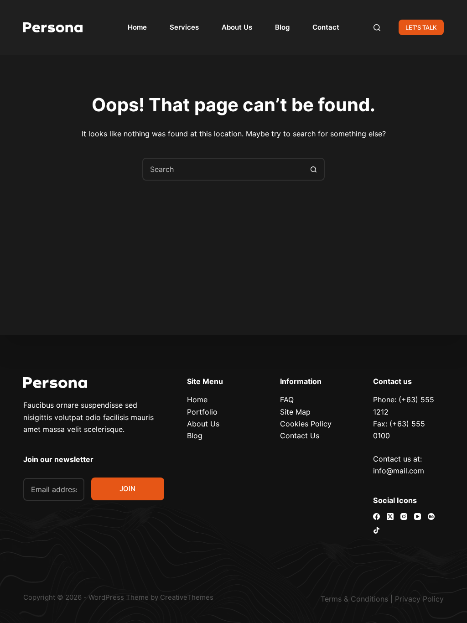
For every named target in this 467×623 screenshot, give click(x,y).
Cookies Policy (306, 423)
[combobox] (223, 169)
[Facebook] (376, 516)
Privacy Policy (419, 598)
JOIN (127, 488)
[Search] (377, 27)
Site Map (295, 411)
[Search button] (313, 169)
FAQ (287, 399)
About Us (237, 27)
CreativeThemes (186, 597)
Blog (282, 27)
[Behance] (431, 516)
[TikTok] (376, 530)
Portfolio (202, 411)
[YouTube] (417, 516)
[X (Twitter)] (390, 516)
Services (184, 27)
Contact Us (299, 435)
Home (137, 27)
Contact (325, 27)
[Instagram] (403, 516)
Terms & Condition (352, 598)
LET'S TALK (421, 27)
